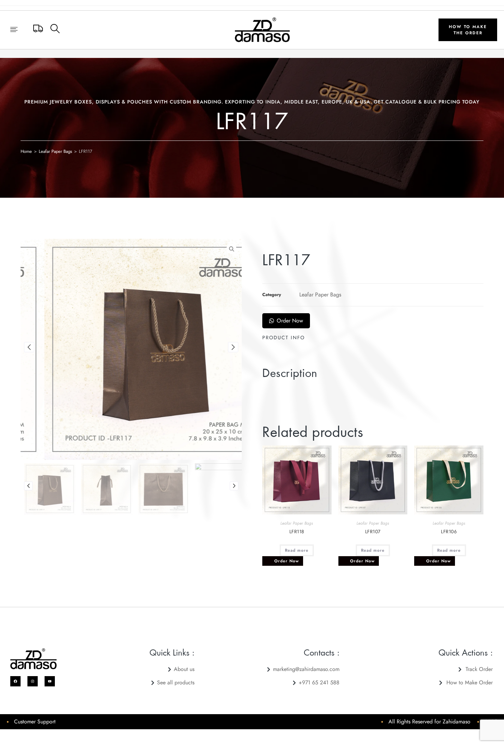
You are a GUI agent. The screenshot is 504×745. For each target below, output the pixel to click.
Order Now (290, 321)
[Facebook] (15, 681)
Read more (297, 550)
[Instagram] (32, 681)
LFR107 (373, 531)
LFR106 (449, 531)
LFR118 (296, 531)
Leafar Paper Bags (55, 151)
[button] (14, 30)
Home (26, 151)
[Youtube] (50, 681)
